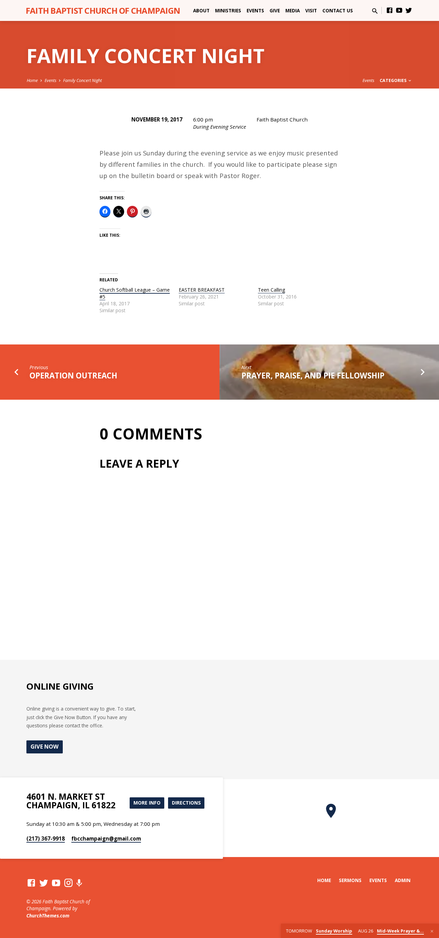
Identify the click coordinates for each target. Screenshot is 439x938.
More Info (147, 802)
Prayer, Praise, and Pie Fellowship (312, 375)
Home (32, 80)
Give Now (45, 746)
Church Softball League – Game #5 (134, 293)
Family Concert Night (82, 80)
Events (255, 10)
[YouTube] (399, 10)
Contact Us (337, 10)
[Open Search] (375, 11)
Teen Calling (271, 289)
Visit (311, 10)
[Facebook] (389, 10)
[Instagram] (68, 882)
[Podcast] (79, 883)
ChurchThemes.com (47, 915)
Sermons (350, 880)
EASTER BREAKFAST (202, 289)
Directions (186, 802)
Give (275, 10)
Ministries (228, 10)
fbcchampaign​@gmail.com (106, 838)
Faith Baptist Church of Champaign (103, 10)
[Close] (432, 931)
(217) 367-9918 (45, 838)
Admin (403, 880)
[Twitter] (409, 10)
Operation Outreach (73, 375)
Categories (393, 80)
